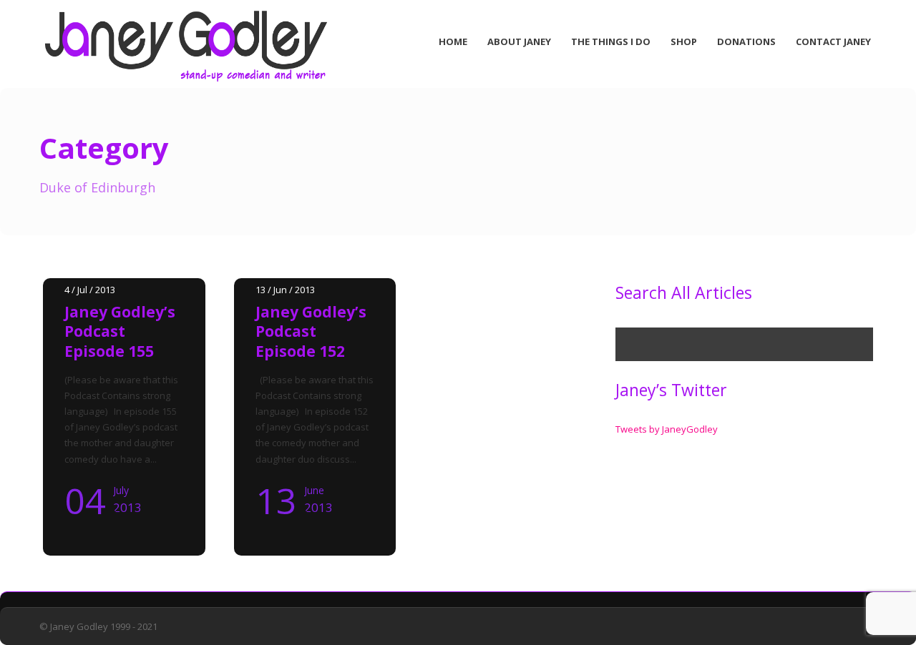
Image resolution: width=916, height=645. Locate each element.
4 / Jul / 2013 (89, 289)
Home (453, 41)
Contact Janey (833, 41)
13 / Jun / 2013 (285, 289)
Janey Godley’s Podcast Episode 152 (310, 331)
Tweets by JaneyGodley (666, 429)
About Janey (519, 41)
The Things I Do (611, 41)
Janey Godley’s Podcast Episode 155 (119, 331)
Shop (684, 41)
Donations (746, 41)
